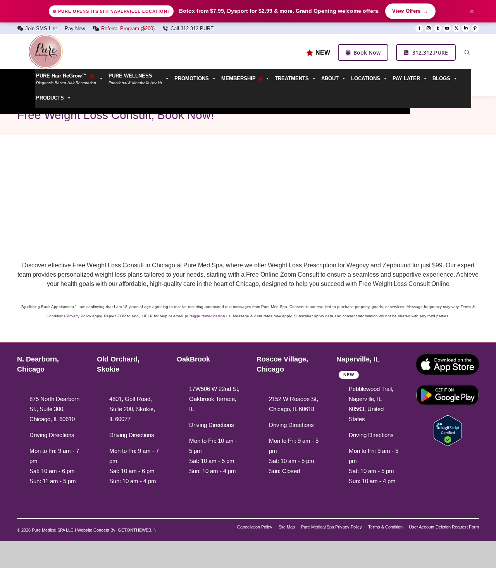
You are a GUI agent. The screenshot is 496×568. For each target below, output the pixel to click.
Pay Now (75, 28)
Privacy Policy (79, 316)
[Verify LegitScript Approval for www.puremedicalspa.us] (448, 430)
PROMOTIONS (191, 78)
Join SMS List (41, 28)
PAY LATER (406, 78)
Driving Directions (51, 435)
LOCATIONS (365, 78)
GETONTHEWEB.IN (137, 530)
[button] (140, 78)
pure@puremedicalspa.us (208, 316)
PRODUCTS (50, 98)
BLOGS (441, 78)
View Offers (410, 11)
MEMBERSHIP (239, 78)
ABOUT (330, 78)
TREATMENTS (292, 78)
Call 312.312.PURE (192, 28)
